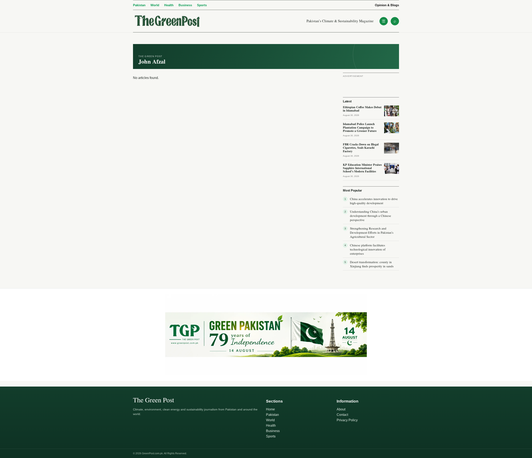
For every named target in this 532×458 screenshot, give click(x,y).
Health (169, 5)
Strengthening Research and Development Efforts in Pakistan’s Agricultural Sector (371, 232)
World (154, 5)
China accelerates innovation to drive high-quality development (374, 201)
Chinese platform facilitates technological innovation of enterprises (367, 249)
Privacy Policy (347, 420)
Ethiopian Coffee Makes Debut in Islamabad (362, 109)
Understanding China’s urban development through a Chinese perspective (370, 215)
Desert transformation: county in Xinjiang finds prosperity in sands (372, 264)
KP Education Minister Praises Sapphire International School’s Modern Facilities (362, 167)
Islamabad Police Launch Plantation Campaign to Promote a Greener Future (360, 127)
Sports (202, 5)
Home (270, 409)
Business (185, 5)
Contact (342, 414)
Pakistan (139, 5)
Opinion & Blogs (387, 5)
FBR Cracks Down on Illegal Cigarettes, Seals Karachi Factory (361, 147)
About (341, 409)
